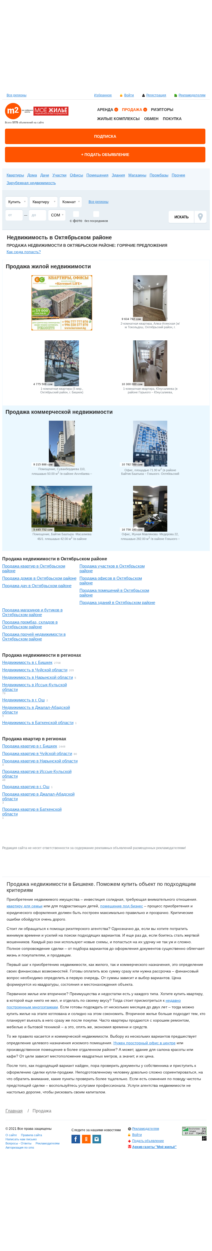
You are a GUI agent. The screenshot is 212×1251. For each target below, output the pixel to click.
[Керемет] (61, 329)
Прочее (178, 175)
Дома (32, 175)
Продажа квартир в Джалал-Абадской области (38, 796)
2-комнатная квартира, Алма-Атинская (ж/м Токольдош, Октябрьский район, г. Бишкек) (150, 327)
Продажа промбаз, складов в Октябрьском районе (30, 624)
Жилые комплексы (118, 118)
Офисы (76, 175)
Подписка (105, 136)
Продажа (132, 109)
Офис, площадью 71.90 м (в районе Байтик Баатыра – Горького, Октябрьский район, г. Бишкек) (150, 473)
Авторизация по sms (20, 1147)
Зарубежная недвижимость (31, 183)
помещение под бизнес (121, 906)
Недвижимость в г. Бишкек (27, 662)
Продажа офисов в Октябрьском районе (111, 580)
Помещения (111, 166)
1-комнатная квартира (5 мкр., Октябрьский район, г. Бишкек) (61, 390)
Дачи (44, 175)
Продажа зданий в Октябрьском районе (117, 602)
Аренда (105, 109)
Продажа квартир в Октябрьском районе (33, 568)
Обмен (151, 118)
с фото (76, 220)
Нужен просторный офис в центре (144, 1043)
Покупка (172, 118)
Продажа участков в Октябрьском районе (112, 568)
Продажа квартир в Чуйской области (37, 753)
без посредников (96, 220)
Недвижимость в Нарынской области (37, 677)
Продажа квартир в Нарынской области (40, 761)
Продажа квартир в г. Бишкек (29, 746)
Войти (129, 95)
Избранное (103, 95)
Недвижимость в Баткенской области (37, 722)
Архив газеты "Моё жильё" (154, 1147)
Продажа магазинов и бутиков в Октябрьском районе (32, 612)
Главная (14, 1111)
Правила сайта (31, 1135)
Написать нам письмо (21, 1139)
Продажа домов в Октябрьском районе (39, 578)
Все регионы (16, 95)
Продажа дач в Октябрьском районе (36, 585)
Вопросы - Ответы (18, 1143)
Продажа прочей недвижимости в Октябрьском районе (34, 636)
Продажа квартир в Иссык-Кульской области (36, 773)
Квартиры (15, 175)
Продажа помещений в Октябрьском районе (114, 592)
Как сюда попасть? (24, 252)
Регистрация (156, 95)
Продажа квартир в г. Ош (25, 786)
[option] (106, 45)
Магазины (137, 175)
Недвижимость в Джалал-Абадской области (36, 709)
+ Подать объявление (105, 154)
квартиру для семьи (25, 906)
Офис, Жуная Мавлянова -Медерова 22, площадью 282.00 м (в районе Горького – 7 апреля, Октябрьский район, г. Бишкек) (150, 538)
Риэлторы (162, 109)
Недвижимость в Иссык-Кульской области (34, 687)
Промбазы (159, 175)
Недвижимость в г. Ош (23, 700)
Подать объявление (148, 1141)
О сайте (11, 1135)
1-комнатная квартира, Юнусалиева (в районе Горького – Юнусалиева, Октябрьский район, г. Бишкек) (150, 392)
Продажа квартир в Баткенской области (32, 811)
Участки (59, 175)
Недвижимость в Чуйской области (34, 669)
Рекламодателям (192, 95)
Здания (118, 175)
